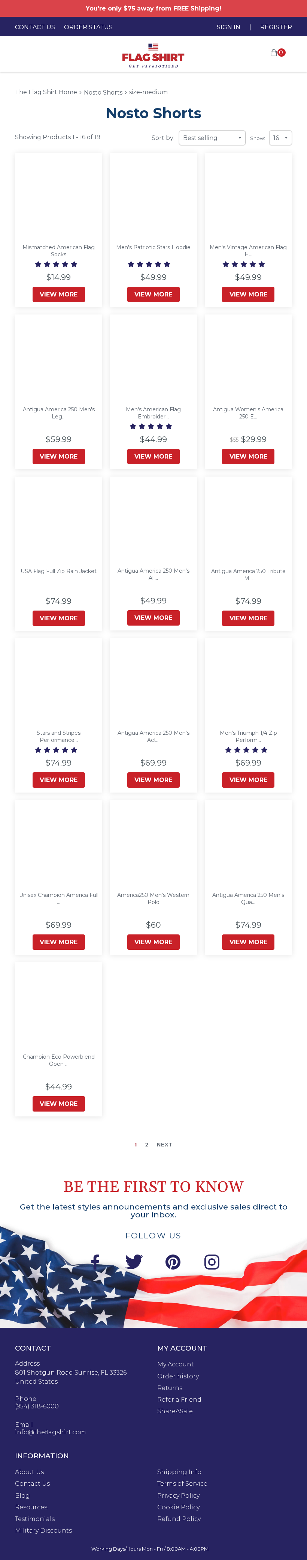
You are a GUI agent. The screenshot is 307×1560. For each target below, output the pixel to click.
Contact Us (35, 27)
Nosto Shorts (103, 92)
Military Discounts (43, 1531)
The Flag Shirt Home (46, 92)
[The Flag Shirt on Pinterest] (173, 1263)
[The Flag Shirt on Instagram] (212, 1263)
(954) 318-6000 (37, 1407)
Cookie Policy (178, 1507)
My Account (175, 1364)
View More (58, 294)
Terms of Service (182, 1484)
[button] (57, 264)
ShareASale (175, 1411)
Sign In (228, 27)
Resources (31, 1507)
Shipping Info (179, 1472)
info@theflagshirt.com (50, 1432)
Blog (22, 1496)
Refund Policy (179, 1519)
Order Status (88, 27)
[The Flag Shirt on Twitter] (134, 1263)
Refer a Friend (179, 1400)
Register (276, 27)
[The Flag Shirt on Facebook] (95, 1263)
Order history (178, 1376)
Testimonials (35, 1519)
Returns (169, 1388)
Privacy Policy (178, 1496)
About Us (29, 1472)
